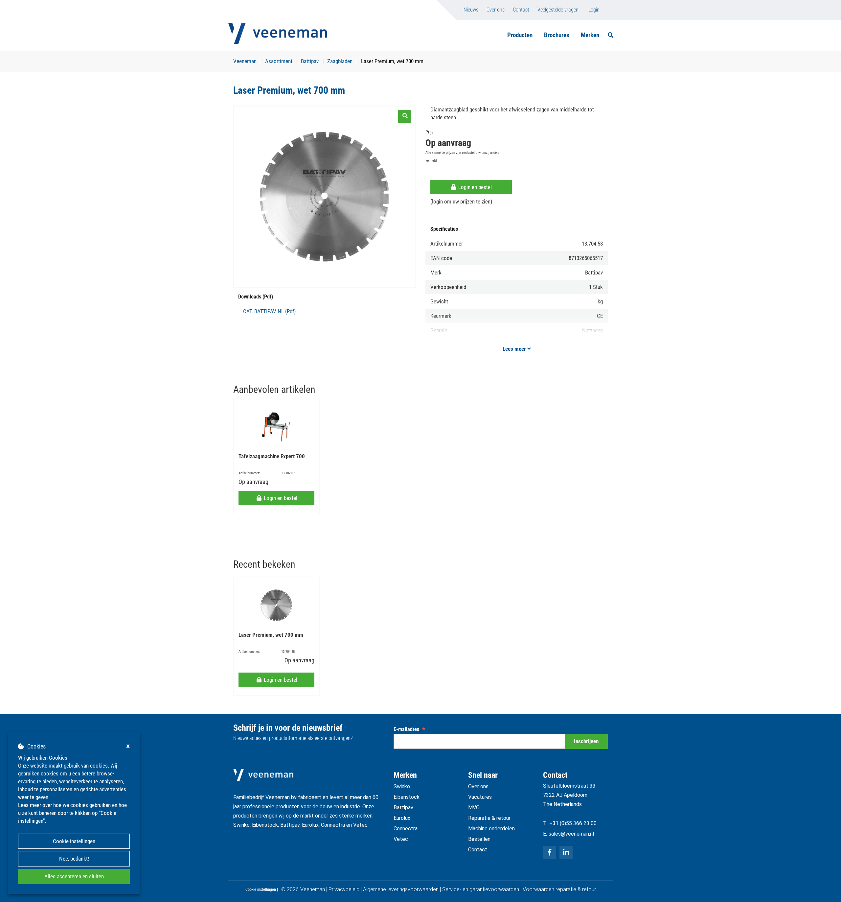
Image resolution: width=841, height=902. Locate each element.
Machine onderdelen (491, 828)
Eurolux (402, 818)
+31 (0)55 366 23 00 (573, 823)
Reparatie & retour (489, 818)
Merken (590, 35)
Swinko (402, 786)
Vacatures (480, 797)
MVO (474, 807)
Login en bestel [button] (474, 187)
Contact (521, 10)
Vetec (401, 839)
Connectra (406, 828)
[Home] (277, 33)
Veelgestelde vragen (558, 10)
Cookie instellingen (74, 841)
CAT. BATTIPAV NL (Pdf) (269, 311)
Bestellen (479, 839)
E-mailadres (409, 729)
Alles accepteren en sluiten (74, 876)
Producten (520, 35)
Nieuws (471, 10)
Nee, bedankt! (74, 858)
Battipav (403, 807)
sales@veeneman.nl (571, 834)
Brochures (556, 35)
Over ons (496, 10)
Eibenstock (407, 797)
